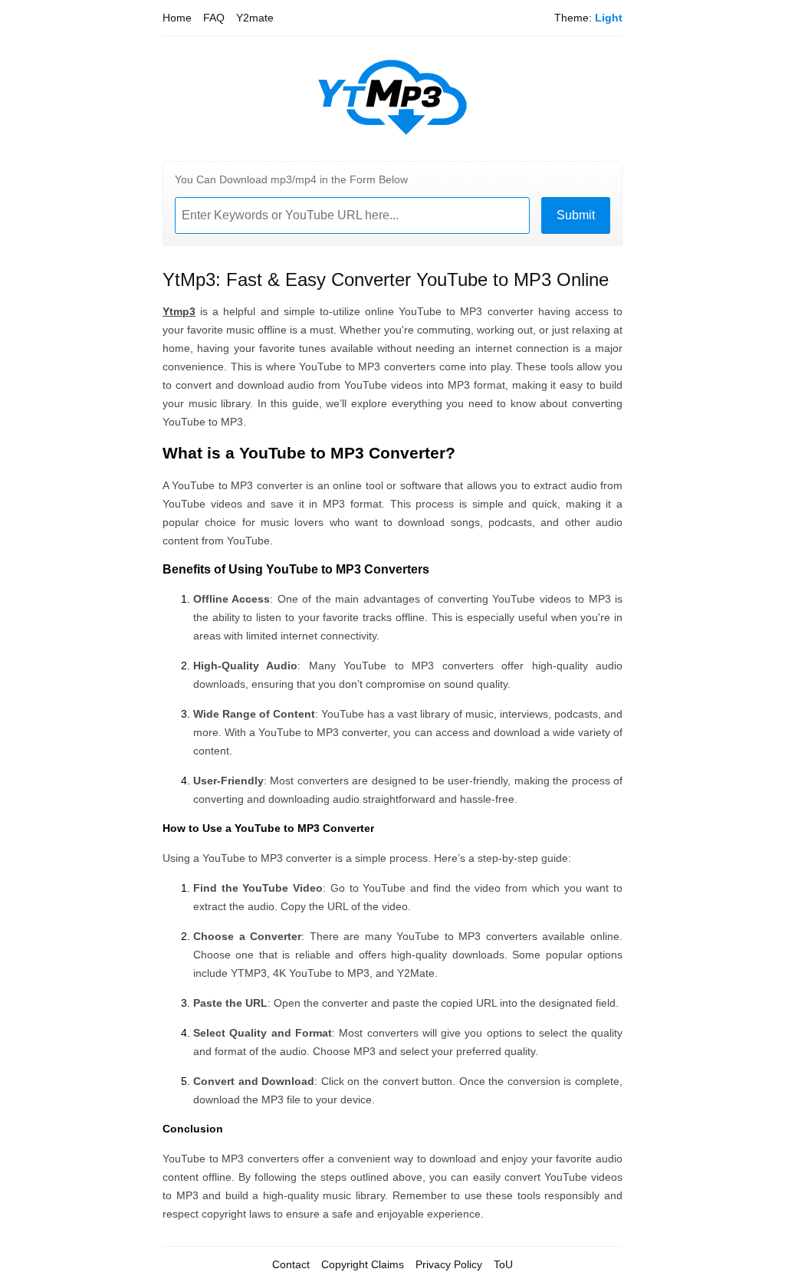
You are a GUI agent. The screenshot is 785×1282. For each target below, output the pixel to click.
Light (608, 18)
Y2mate (255, 18)
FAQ (214, 18)
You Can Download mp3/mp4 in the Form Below (291, 179)
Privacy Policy (448, 1264)
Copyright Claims (362, 1264)
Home (177, 18)
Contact (291, 1264)
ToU (503, 1264)
